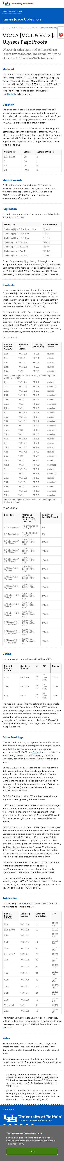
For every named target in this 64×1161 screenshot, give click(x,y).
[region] (32, 1143)
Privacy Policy (16, 1144)
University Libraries (12, 12)
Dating (35, 752)
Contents (11, 94)
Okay (32, 1151)
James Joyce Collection (21, 19)
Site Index (9, 1109)
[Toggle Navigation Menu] (61, 32)
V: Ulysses (36, 28)
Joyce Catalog (26, 28)
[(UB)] (32, 4)
